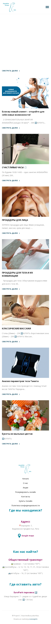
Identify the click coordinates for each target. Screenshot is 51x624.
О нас (25, 483)
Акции (25, 487)
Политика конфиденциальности (25, 505)
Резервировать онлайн (25, 492)
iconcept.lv (33, 619)
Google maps (28, 535)
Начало (25, 478)
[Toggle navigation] (47, 7)
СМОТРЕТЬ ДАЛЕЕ (10, 71)
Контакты (25, 496)
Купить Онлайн (25, 501)
